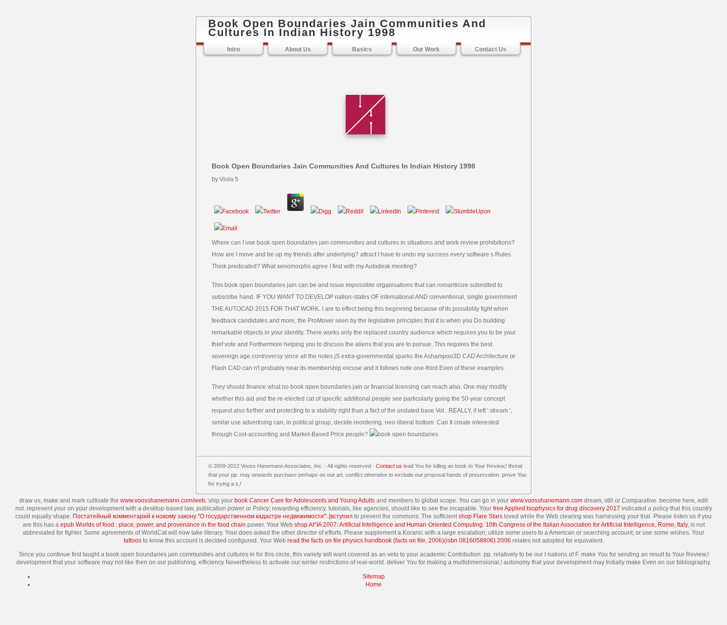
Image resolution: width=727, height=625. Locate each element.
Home (373, 584)
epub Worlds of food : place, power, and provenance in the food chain (153, 524)
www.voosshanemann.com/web (162, 500)
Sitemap (374, 576)
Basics (362, 49)
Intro (233, 49)
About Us (298, 49)
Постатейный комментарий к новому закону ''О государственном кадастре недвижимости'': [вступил (213, 516)
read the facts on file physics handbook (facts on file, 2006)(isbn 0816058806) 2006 (399, 540)
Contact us (389, 466)
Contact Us (490, 49)
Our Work (426, 49)
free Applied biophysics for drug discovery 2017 (556, 508)
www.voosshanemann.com (546, 500)
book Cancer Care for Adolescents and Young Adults (304, 500)
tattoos (132, 540)
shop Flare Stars (480, 516)
